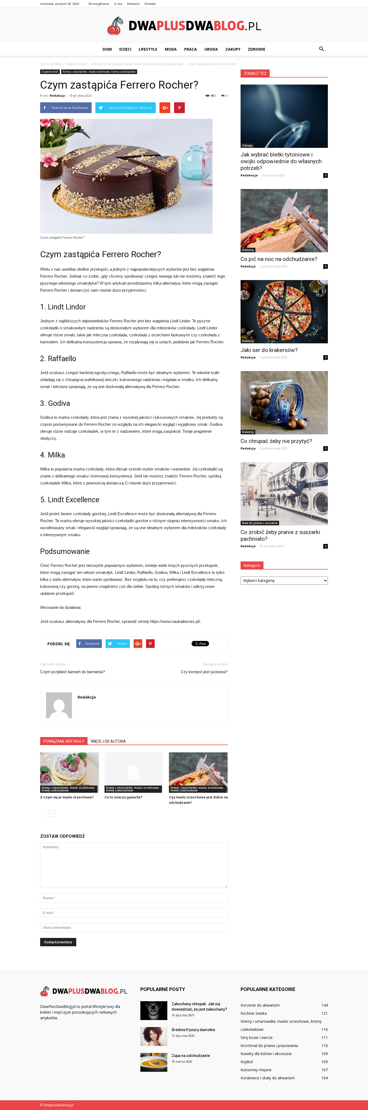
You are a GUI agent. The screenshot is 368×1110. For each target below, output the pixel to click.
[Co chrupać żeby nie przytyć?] (284, 402)
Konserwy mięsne (256, 1069)
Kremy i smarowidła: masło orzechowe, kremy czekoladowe (99, 72)
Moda (171, 49)
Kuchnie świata (254, 1013)
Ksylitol (247, 1061)
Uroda (211, 49)
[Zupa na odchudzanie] (153, 1062)
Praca (190, 49)
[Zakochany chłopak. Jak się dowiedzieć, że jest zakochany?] (153, 1010)
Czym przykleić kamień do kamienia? (72, 671)
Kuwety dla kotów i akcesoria (266, 1053)
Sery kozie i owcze (257, 1037)
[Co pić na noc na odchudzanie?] (284, 220)
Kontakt (150, 4)
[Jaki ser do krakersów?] (284, 311)
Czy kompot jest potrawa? (204, 671)
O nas (118, 4)
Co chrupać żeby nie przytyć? (276, 441)
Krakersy (248, 250)
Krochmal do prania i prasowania (269, 1045)
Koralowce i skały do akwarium (268, 1077)
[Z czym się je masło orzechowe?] (69, 772)
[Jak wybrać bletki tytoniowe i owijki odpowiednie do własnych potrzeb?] (284, 116)
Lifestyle (148, 49)
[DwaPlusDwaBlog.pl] (184, 25)
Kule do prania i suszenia (259, 523)
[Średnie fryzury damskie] (153, 1036)
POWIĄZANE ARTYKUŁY (63, 741)
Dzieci (125, 49)
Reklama (133, 4)
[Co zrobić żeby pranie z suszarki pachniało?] (284, 493)
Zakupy (232, 49)
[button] (321, 49)
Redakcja (57, 95)
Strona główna (98, 4)
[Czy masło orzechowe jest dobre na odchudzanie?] (198, 772)
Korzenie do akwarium (260, 1005)
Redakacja (249, 175)
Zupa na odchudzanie (191, 1055)
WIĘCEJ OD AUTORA (108, 741)
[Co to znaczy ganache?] (134, 772)
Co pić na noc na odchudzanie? (279, 259)
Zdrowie (256, 49)
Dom (107, 49)
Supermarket (50, 72)
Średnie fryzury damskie (193, 1030)
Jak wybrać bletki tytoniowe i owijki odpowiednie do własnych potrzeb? (281, 161)
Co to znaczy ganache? (123, 797)
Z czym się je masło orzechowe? (66, 797)
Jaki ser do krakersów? (269, 350)
